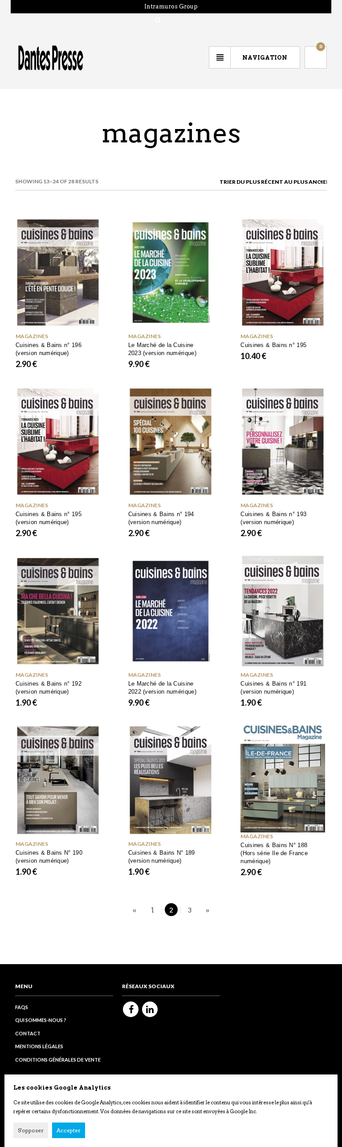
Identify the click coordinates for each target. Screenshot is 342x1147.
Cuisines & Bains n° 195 (273, 345)
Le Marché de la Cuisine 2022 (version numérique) (162, 687)
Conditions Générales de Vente (58, 1059)
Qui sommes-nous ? (40, 1020)
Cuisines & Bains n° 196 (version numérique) (48, 349)
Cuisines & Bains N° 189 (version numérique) (161, 856)
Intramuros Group (171, 6)
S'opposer (31, 1130)
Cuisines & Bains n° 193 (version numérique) (273, 518)
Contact (28, 1033)
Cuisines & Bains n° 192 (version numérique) (48, 687)
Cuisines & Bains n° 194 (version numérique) (161, 518)
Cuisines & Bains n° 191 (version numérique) (273, 687)
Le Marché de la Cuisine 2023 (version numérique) (162, 349)
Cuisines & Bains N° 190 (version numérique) (49, 856)
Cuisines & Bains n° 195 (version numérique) (48, 518)
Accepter (69, 1130)
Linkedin (150, 1009)
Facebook (130, 1009)
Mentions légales (39, 1046)
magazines (256, 836)
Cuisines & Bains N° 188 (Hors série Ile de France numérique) (274, 853)
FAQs (21, 1007)
